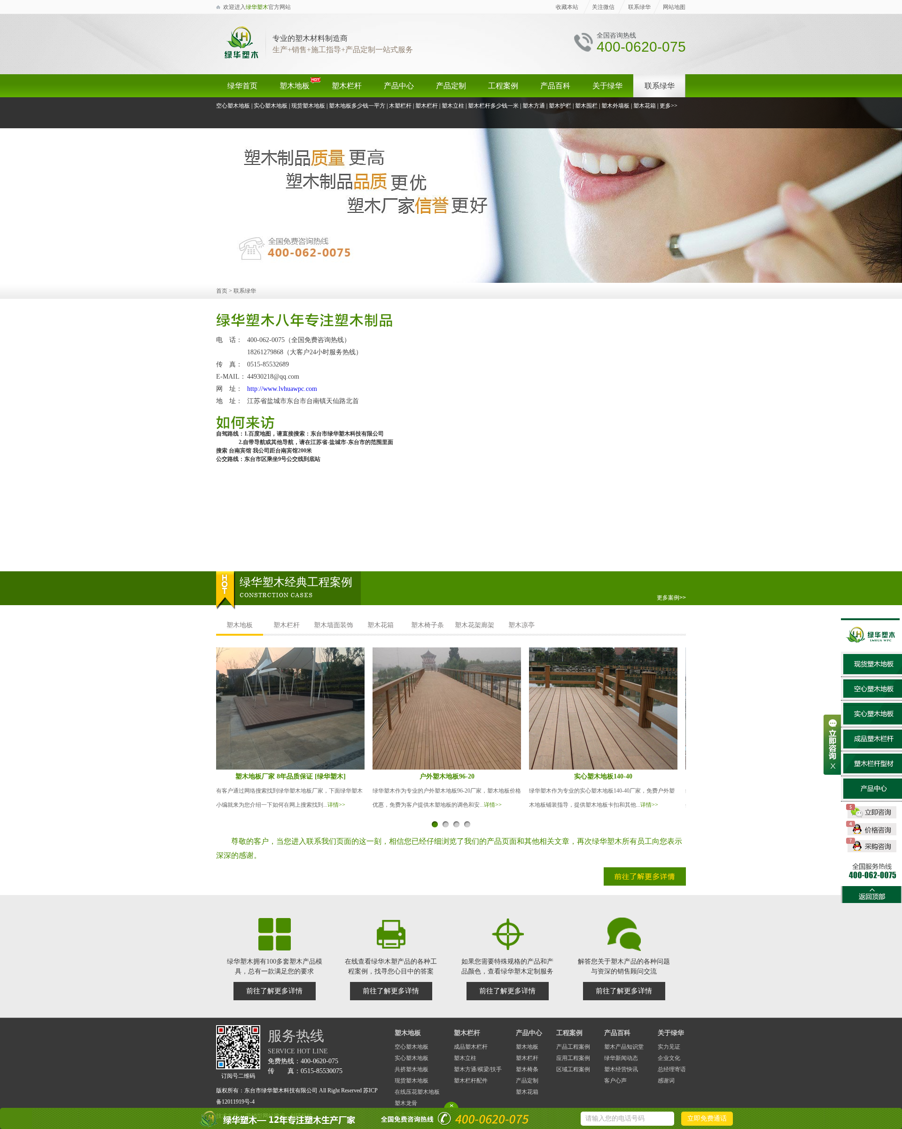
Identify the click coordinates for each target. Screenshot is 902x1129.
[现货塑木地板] (872, 672)
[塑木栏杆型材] (872, 771)
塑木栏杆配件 (471, 1080)
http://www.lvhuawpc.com (282, 388)
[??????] (451, 281)
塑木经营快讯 (621, 1069)
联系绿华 (639, 7)
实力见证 (669, 1046)
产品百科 (555, 86)
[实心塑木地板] (872, 722)
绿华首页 (242, 86)
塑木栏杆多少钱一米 (493, 105)
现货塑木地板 (308, 105)
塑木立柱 (453, 105)
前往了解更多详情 (274, 991)
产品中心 (399, 86)
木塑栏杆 (400, 105)
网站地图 (674, 7)
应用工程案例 (573, 1058)
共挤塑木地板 (411, 1069)
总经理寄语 (672, 1069)
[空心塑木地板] (872, 695)
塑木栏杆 (347, 86)
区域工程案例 (573, 1069)
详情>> (336, 805)
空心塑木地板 (233, 105)
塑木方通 (533, 105)
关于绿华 (607, 86)
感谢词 (666, 1080)
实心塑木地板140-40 (603, 776)
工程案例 (503, 86)
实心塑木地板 (271, 105)
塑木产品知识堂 (624, 1046)
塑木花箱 (644, 105)
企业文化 (669, 1058)
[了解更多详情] (645, 883)
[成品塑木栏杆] (872, 746)
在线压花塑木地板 (417, 1092)
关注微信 (603, 7)
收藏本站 (567, 7)
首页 (221, 291)
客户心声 (615, 1080)
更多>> (668, 105)
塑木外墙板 (615, 105)
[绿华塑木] (240, 57)
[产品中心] (872, 796)
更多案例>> (671, 597)
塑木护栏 (560, 105)
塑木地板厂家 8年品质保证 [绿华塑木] (290, 776)
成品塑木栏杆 (471, 1046)
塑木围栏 (586, 105)
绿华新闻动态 (621, 1058)
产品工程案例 (573, 1046)
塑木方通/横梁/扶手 (478, 1069)
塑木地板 (295, 86)
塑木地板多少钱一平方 (357, 105)
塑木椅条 (527, 1069)
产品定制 (451, 86)
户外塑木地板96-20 (447, 776)
